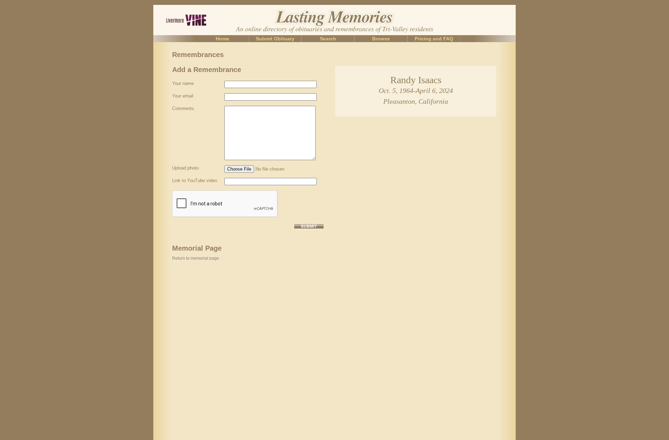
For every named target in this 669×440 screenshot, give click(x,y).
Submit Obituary (275, 38)
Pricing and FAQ (434, 38)
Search (328, 38)
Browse (381, 38)
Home (222, 38)
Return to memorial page (195, 258)
